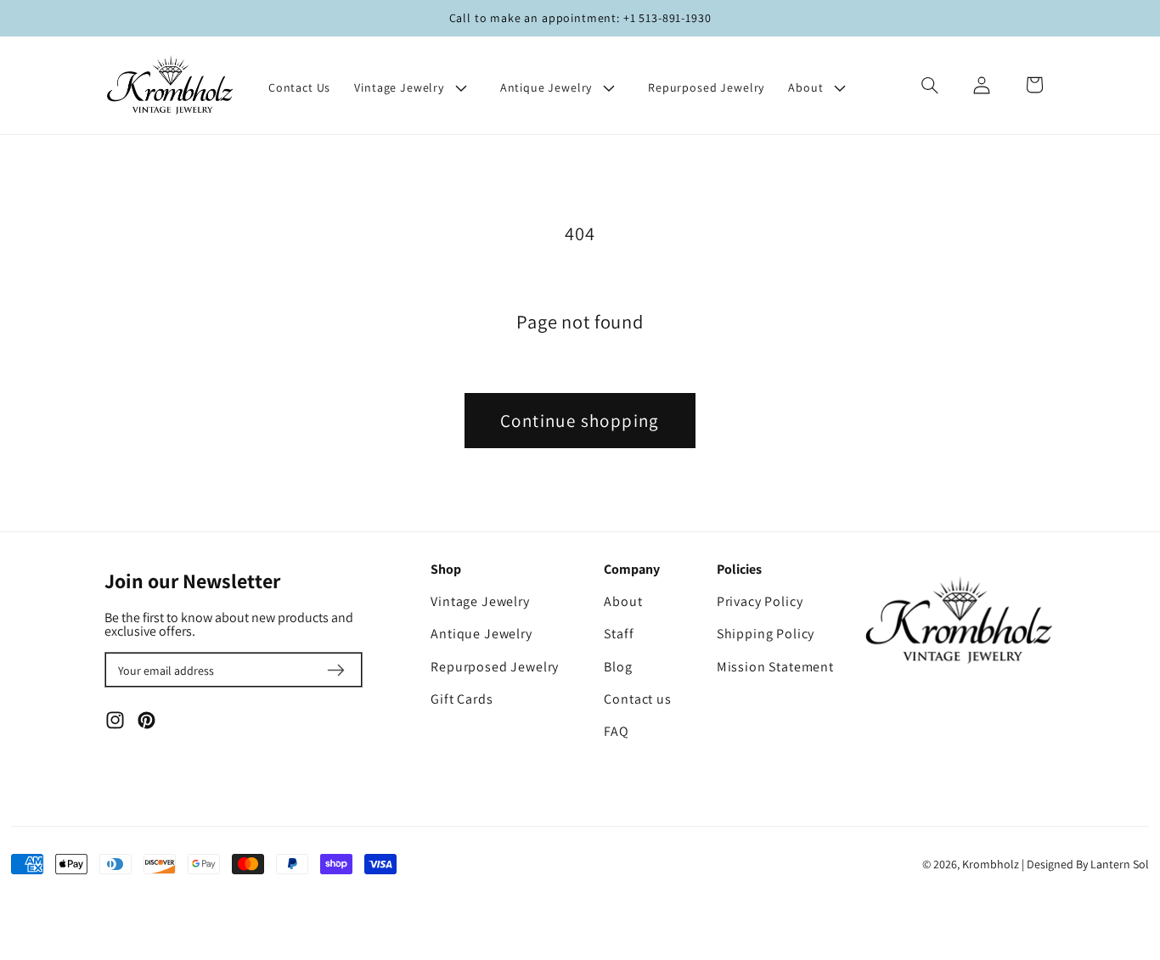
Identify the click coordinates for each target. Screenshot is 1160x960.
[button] (415, 87)
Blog (618, 667)
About (623, 602)
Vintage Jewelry (480, 602)
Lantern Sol (1119, 864)
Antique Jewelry (481, 634)
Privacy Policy (760, 602)
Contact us (637, 699)
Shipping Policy (766, 634)
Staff (618, 634)
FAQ (616, 731)
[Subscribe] (336, 670)
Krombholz (990, 864)
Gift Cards (462, 699)
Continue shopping (580, 420)
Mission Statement (775, 667)
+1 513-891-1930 (667, 17)
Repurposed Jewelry (495, 667)
